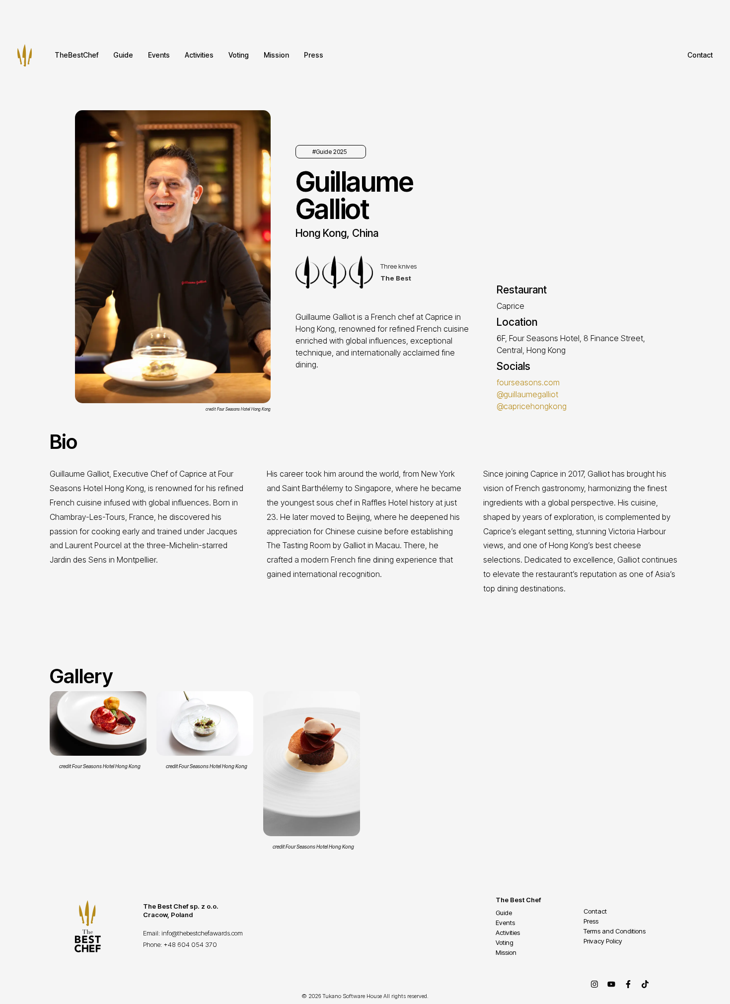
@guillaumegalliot (527, 394)
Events (159, 55)
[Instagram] (594, 984)
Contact (700, 55)
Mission (276, 55)
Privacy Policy (603, 941)
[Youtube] (611, 984)
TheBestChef (76, 55)
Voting (238, 55)
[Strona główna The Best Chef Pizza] (24, 55)
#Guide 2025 (329, 151)
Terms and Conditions (615, 931)
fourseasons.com (528, 382)
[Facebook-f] (628, 984)
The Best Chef (518, 900)
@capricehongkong (532, 406)
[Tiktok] (645, 984)
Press (313, 55)
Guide (123, 55)
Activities (199, 55)
